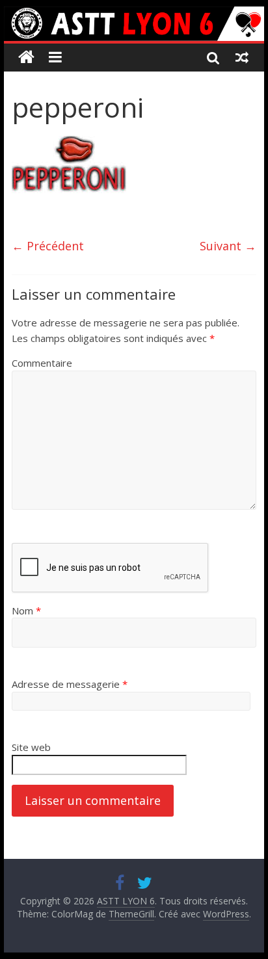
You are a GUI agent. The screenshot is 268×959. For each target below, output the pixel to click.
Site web (31, 747)
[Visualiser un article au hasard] (242, 57)
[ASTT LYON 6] (134, 24)
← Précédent (48, 246)
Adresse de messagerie (69, 683)
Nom (26, 610)
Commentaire (42, 362)
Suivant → (228, 246)
